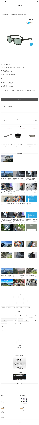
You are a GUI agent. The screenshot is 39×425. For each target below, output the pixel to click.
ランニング (25, 307)
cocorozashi (2, 411)
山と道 (29, 307)
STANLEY (34, 305)
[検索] (36, 330)
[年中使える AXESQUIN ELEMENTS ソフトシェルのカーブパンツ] (19, 186)
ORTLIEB (10, 303)
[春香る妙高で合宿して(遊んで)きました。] (31, 282)
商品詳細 (19, 99)
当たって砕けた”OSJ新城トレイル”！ (19, 286)
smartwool (25, 305)
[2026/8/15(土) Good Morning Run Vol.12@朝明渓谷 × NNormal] (19, 227)
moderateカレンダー (4, 162)
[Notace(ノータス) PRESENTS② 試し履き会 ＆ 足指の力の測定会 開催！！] (31, 174)
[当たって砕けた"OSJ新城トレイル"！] (19, 282)
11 (10, 320)
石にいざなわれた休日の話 (30, 275)
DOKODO (2, 413)
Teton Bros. (3, 307)
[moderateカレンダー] (7, 158)
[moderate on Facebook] (5, 1)
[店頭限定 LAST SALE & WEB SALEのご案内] (31, 199)
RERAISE (2, 416)
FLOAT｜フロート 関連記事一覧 (8, 106)
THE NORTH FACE (8, 307)
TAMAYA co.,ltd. (22, 410)
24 (4, 323)
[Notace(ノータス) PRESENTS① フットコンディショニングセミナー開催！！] (7, 186)
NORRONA (3, 303)
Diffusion (2, 412)
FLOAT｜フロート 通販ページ (7, 104)
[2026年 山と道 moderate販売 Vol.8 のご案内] (31, 227)
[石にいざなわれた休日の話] (31, 271)
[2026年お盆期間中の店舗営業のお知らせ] (7, 227)
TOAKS (14, 307)
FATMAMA (2, 417)
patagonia (21, 303)
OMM (7, 303)
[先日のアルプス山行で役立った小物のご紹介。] (7, 199)
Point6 (30, 303)
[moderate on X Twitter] (3, 1)
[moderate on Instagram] (2, 1)
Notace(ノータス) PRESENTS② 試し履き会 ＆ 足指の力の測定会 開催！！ (31, 179)
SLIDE (21, 305)
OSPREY (14, 303)
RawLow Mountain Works (5, 305)
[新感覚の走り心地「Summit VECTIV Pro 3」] (31, 186)
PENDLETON (26, 303)
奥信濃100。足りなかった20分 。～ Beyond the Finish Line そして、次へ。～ (6, 287)
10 (4, 320)
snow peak (29, 305)
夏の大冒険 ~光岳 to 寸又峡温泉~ (6, 178)
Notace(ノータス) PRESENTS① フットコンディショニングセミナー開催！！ (6, 191)
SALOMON (11, 305)
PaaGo (18, 303)
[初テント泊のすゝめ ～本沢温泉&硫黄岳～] (19, 271)
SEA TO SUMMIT (17, 305)
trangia (17, 307)
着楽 (1, 410)
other (23, 16)
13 (20, 320)
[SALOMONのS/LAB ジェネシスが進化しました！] (19, 174)
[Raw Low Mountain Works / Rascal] (31, 255)
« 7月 (2, 326)
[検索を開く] (37, 1)
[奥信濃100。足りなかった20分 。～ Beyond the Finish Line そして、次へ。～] (7, 282)
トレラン (21, 307)
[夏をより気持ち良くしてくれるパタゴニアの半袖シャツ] (19, 199)
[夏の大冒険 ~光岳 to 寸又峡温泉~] (7, 174)
